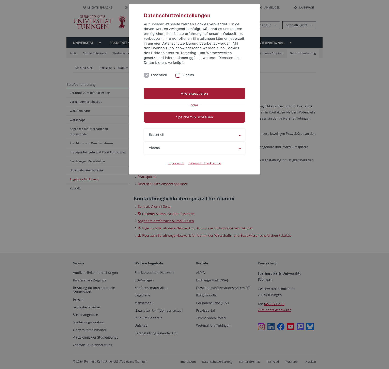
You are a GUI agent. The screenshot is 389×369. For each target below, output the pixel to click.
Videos (188, 75)
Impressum (176, 163)
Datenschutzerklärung (204, 163)
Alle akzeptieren (194, 93)
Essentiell (159, 75)
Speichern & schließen (194, 117)
